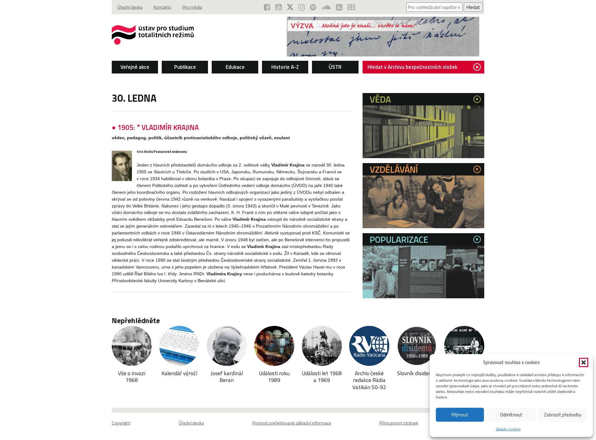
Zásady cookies (508, 429)
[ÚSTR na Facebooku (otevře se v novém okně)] (267, 7)
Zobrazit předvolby (562, 414)
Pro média (192, 7)
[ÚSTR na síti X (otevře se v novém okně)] (290, 7)
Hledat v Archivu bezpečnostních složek (412, 67)
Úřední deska (129, 7)
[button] (583, 362)
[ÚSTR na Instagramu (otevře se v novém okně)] (301, 7)
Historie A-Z (285, 67)
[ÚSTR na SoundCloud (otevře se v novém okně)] (326, 7)
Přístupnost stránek (398, 423)
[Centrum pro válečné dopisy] (383, 54)
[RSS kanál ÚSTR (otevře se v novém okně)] (339, 7)
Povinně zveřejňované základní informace (291, 423)
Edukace (235, 67)
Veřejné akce (134, 67)
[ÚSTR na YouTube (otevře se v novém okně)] (278, 7)
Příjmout (459, 414)
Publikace (185, 67)
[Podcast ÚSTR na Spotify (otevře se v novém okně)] (313, 7)
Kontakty (162, 7)
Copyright (121, 423)
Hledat (473, 7)
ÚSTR (335, 67)
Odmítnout (511, 414)
